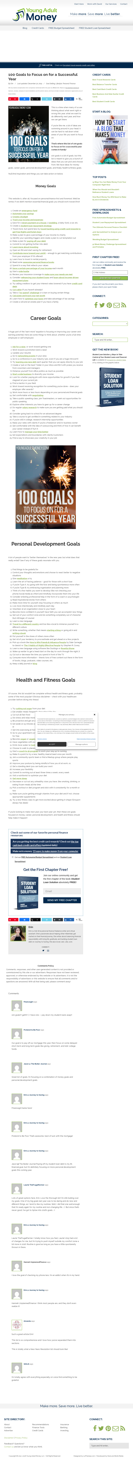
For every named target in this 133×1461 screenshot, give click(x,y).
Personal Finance (69, 84)
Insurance (64, 1424)
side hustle (24, 271)
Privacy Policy (21, 1438)
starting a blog (54, 630)
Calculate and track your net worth (28, 296)
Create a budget (20, 217)
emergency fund (29, 211)
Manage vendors (42, 738)
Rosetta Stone (67, 648)
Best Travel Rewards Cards (104, 80)
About (7, 1424)
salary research (29, 407)
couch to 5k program (28, 751)
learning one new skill (26, 362)
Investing (64, 1430)
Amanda (27, 1321)
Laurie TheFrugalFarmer (34, 1185)
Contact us (9, 1447)
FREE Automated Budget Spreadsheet (37, 857)
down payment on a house (34, 223)
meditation (22, 578)
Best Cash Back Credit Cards (104, 89)
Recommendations (40, 1424)
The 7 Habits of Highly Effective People (42, 645)
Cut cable (17, 290)
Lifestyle (59, 84)
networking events (26, 356)
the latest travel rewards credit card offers (79, 65)
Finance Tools (38, 1427)
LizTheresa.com (89, 1456)
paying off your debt (36, 241)
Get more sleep (19, 778)
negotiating (37, 395)
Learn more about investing (25, 247)
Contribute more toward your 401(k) (29, 253)
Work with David (94, 4)
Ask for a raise (18, 347)
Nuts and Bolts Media (115, 1456)
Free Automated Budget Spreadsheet (108, 218)
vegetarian (34, 739)
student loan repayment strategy (36, 226)
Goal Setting (50, 84)
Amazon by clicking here (116, 360)
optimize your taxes (34, 299)
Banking (63, 1427)
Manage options (82, 744)
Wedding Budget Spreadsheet (105, 240)
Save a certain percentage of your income (32, 268)
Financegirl (28, 1002)
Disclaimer (8, 1438)
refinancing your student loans (35, 277)
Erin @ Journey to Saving (34, 1095)
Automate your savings (23, 214)
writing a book (19, 633)
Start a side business (22, 374)
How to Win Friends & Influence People (48, 642)
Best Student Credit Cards (103, 102)
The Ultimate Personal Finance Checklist (109, 227)
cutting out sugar (24, 708)
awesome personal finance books (38, 262)
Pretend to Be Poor (32, 1030)
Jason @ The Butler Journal (35, 1064)
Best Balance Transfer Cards (104, 85)
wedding (53, 223)
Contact (123, 4)
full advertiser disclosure (72, 88)
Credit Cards (37, 1430)
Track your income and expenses (27, 220)
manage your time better (36, 432)
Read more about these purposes (86, 738)
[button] (95, 715)
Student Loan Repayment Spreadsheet (109, 222)
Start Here (79, 4)
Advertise (8, 1430)
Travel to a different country (25, 624)
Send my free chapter (62, 900)
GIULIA (26, 1364)
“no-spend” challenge (29, 293)
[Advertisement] (66, 46)
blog (35, 664)
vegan (23, 739)
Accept (52, 744)
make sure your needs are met (58, 274)
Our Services (111, 4)
